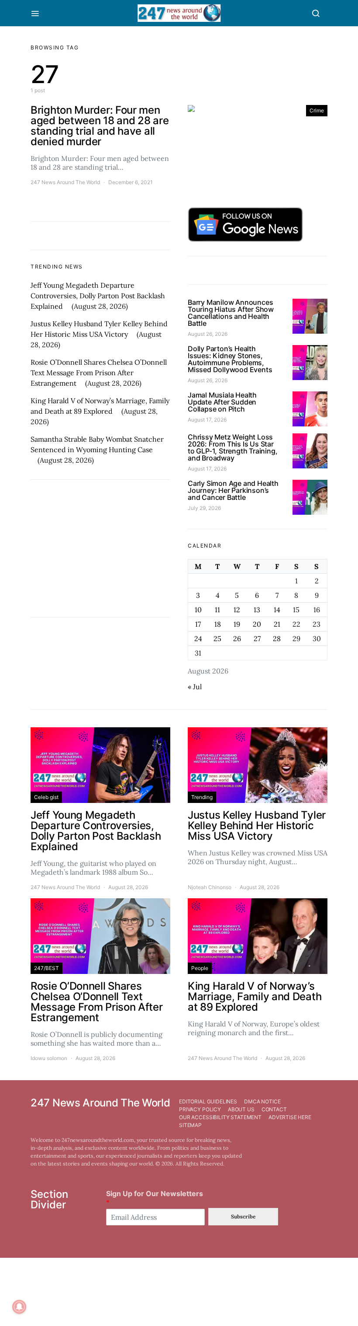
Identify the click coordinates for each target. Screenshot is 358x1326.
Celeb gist (46, 797)
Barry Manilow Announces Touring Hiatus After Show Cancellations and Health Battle (231, 313)
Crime (317, 110)
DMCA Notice (262, 1101)
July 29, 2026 (204, 508)
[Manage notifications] (19, 1307)
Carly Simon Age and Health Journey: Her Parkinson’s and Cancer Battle (233, 490)
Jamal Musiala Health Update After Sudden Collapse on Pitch (222, 402)
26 (237, 638)
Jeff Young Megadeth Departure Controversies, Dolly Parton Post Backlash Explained (98, 296)
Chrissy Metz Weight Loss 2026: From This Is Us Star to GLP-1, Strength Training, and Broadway (232, 447)
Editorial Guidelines (208, 1101)
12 (237, 609)
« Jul (195, 686)
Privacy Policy (200, 1109)
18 (217, 624)
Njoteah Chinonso (209, 887)
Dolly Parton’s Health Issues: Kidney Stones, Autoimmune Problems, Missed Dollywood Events (230, 359)
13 (257, 609)
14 (277, 609)
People (199, 968)
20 (257, 624)
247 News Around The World (65, 182)
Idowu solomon (49, 1058)
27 (257, 638)
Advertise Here (289, 1117)
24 (198, 638)
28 (277, 638)
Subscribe (243, 1216)
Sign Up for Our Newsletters (154, 1198)
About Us (241, 1109)
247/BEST (46, 968)
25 (217, 638)
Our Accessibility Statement (220, 1117)
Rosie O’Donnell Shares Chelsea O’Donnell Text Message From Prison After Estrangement (99, 372)
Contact (274, 1109)
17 (198, 624)
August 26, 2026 (207, 334)
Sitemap (190, 1125)
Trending (202, 797)
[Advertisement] (100, 548)
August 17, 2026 (207, 419)
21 (277, 624)
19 (237, 624)
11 (217, 609)
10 (198, 609)
